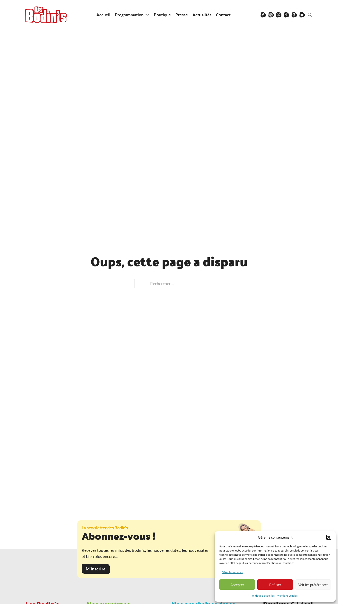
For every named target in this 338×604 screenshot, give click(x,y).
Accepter (237, 585)
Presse (181, 14)
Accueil (103, 14)
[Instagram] (271, 14)
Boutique (162, 14)
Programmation (129, 14)
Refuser (275, 585)
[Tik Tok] (286, 14)
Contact (223, 14)
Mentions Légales (287, 595)
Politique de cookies (263, 595)
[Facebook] (263, 14)
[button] (329, 537)
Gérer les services (232, 572)
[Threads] (294, 14)
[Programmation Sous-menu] (147, 15)
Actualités (202, 14)
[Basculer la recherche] (310, 14)
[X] (278, 14)
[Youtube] (302, 14)
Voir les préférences (313, 585)
